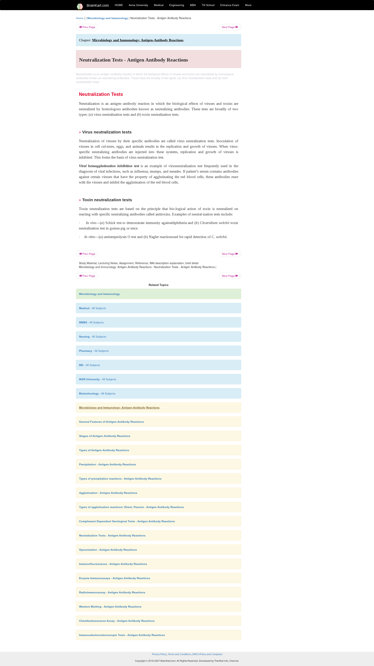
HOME (119, 5)
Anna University (138, 5)
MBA (193, 5)
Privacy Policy (159, 654)
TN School (208, 5)
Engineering (176, 5)
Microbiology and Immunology (107, 18)
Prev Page (88, 27)
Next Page (229, 27)
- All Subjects (92, 308)
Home (79, 18)
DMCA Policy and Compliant (207, 654)
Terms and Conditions (179, 654)
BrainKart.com (98, 5)
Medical (158, 5)
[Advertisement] (272, 74)
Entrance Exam (229, 5)
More (248, 5)
